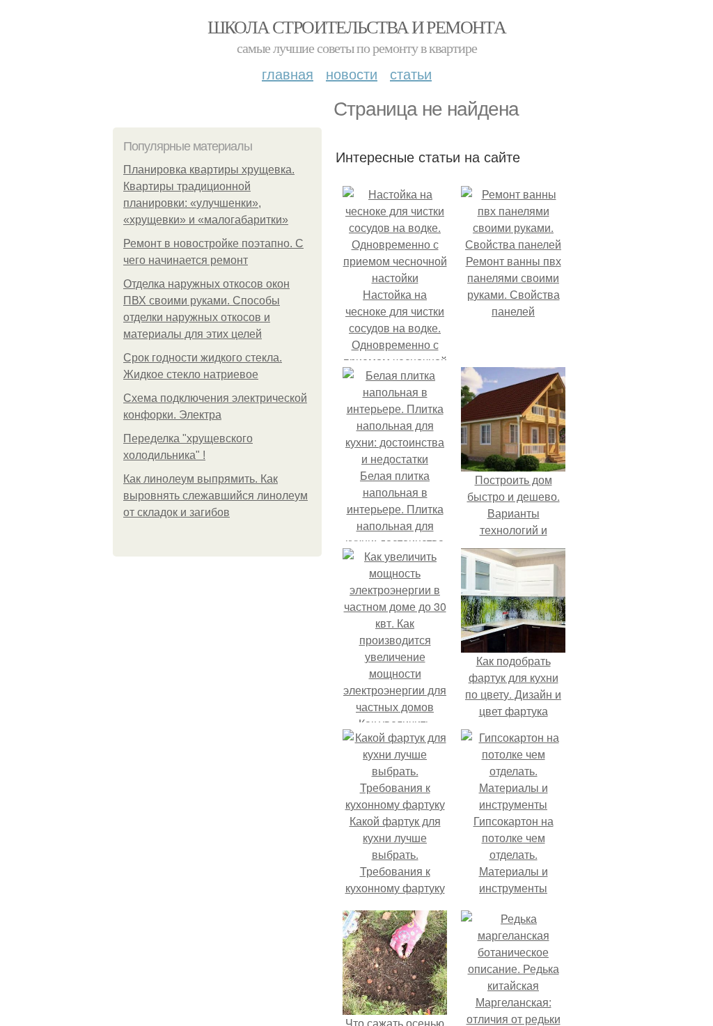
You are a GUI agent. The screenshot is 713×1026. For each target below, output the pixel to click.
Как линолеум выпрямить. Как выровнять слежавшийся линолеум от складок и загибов (215, 495)
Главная (287, 73)
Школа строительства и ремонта (356, 26)
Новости (351, 73)
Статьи (411, 73)
